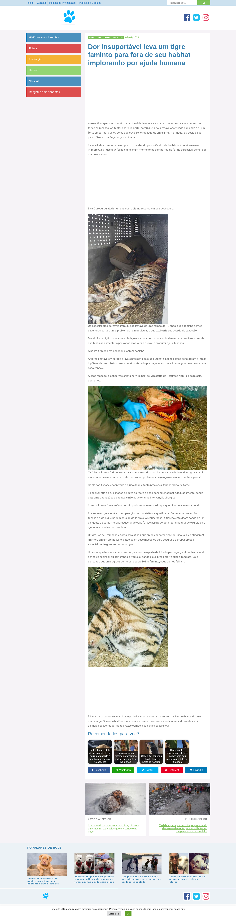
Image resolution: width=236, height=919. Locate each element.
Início (30, 2)
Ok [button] (128, 914)
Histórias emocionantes (106, 37)
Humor (33, 70)
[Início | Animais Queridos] (71, 24)
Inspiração (35, 59)
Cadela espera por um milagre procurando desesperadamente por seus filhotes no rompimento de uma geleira (183, 828)
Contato (41, 2)
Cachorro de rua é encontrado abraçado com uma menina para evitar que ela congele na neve (113, 828)
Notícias (34, 81)
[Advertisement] (147, 97)
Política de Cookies (90, 2)
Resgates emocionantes (44, 92)
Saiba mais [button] (114, 914)
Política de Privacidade (62, 2)
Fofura (33, 48)
